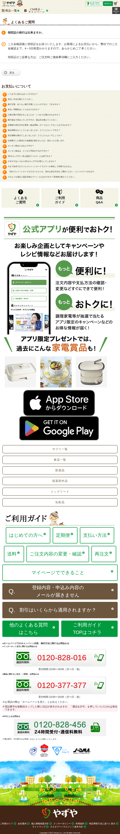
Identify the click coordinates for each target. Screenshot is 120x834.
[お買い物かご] (116, 3)
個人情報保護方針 (40, 823)
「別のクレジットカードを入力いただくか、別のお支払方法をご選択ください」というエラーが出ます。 (52, 171)
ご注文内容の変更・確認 (56, 553)
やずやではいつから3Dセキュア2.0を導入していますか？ (32, 161)
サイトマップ (38, 826)
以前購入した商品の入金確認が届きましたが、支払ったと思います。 (37, 140)
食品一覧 (60, 459)
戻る (11, 72)
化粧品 (60, 502)
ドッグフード (60, 491)
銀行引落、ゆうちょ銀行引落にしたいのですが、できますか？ (34, 104)
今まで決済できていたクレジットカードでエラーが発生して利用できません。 (40, 166)
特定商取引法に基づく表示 (102, 823)
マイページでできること (58, 572)
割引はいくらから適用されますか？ (58, 609)
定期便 (63, 535)
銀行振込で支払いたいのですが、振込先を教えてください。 (33, 120)
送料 (12, 553)
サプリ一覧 (60, 449)
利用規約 (80, 823)
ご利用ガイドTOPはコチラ (87, 628)
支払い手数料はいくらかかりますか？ (24, 109)
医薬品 (60, 470)
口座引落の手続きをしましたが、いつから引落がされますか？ (34, 115)
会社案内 (22, 823)
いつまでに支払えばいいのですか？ (23, 94)
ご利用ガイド (6, 823)
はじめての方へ (26, 535)
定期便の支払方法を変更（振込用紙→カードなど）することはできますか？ (40, 125)
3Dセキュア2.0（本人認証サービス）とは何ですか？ (30, 156)
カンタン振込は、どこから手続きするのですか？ (28, 151)
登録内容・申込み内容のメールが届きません (58, 591)
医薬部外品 (60, 480)
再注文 (102, 553)
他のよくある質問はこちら (28, 628)
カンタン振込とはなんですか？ (21, 146)
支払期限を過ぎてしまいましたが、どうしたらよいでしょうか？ (35, 135)
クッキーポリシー (62, 823)
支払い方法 (95, 535)
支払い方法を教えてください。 (21, 99)
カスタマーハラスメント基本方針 (66, 826)
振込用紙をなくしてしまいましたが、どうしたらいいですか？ (34, 130)
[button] (116, 10)
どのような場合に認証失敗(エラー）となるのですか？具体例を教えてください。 (42, 177)
